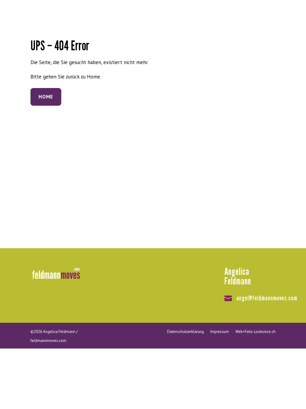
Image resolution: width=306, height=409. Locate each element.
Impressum (219, 331)
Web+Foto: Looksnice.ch (255, 331)
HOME (46, 96)
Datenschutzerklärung (185, 331)
